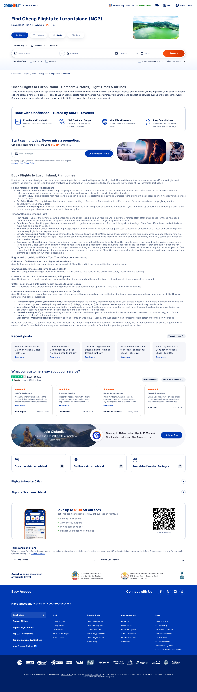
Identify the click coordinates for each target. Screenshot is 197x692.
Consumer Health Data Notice (168, 649)
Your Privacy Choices (23, 646)
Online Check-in (94, 629)
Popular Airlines (20, 621)
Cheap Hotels (58, 625)
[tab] (19, 35)
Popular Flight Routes (23, 627)
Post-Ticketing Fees (164, 645)
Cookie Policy (161, 625)
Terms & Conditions (163, 633)
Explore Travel (29, 5)
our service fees (38, 553)
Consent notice (17, 163)
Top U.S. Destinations (23, 633)
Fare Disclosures (20, 560)
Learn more (55, 440)
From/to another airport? (152, 61)
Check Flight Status (95, 637)
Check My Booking (95, 621)
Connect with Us (139, 591)
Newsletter (126, 641)
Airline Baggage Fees (96, 633)
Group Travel (58, 637)
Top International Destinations (27, 640)
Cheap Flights (59, 621)
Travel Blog (92, 641)
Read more (19, 357)
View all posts (174, 336)
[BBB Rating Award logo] (183, 577)
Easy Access (21, 591)
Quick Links (18, 615)
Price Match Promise (164, 629)
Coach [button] (52, 45)
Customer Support (95, 625)
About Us (125, 621)
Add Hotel (37, 61)
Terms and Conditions (93, 674)
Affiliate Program (128, 629)
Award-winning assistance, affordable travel (27, 575)
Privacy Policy (29, 163)
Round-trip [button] (19, 45)
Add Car (52, 61)
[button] (130, 5)
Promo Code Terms (110, 560)
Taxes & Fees (161, 637)
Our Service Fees (162, 641)
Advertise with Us (128, 637)
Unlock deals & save (99, 153)
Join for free (172, 435)
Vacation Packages (61, 633)
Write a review (150, 379)
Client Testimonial (128, 633)
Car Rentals (58, 629)
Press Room (126, 625)
